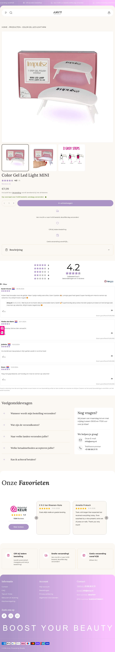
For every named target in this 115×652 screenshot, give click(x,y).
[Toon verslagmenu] (112, 311)
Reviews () (6, 184)
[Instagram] (10, 615)
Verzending (16, 193)
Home (4, 27)
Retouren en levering (10, 598)
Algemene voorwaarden (48, 598)
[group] (57, 86)
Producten (15, 27)
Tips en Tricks (7, 594)
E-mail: (85, 591)
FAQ (3, 590)
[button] (5, 12)
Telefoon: (86, 586)
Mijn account (44, 587)
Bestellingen (44, 590)
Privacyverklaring (46, 594)
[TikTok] (17, 615)
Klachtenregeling (8, 601)
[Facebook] (4, 615)
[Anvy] (57, 13)
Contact (5, 587)
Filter (4, 284)
